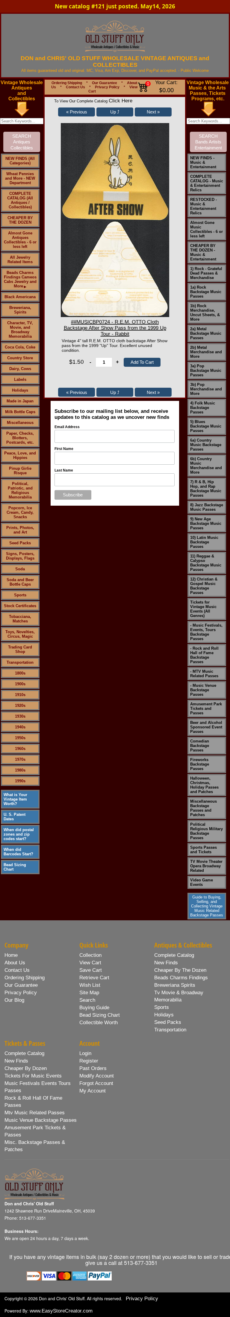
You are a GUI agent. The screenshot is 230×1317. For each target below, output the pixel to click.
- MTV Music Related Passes (204, 673)
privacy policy (20, 992)
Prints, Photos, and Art (20, 529)
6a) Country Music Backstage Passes (205, 444)
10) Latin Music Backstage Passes (204, 542)
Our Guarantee (104, 83)
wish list (89, 985)
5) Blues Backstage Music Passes (205, 426)
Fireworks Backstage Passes (199, 764)
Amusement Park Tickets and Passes (206, 708)
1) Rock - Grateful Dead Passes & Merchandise (206, 273)
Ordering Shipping (67, 83)
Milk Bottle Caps (20, 412)
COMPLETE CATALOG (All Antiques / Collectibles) (20, 200)
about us (14, 963)
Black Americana (20, 297)
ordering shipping (24, 977)
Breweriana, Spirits (20, 309)
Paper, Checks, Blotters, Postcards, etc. (20, 438)
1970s (20, 759)
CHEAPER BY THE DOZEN (20, 220)
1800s (20, 673)
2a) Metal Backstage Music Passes (205, 333)
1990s (20, 781)
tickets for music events (33, 1076)
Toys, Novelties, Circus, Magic (20, 634)
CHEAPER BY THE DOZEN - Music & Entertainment (203, 252)
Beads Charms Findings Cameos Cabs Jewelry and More (20, 279)
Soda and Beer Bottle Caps (20, 582)
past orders (93, 1068)
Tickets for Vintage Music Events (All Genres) (203, 609)
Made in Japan (20, 401)
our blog (14, 1000)
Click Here (120, 101)
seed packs (167, 1022)
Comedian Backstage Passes (199, 745)
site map (89, 992)
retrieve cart (94, 977)
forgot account (96, 1083)
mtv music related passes (34, 1113)
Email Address (67, 427)
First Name (64, 449)
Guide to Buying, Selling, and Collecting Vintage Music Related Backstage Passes (206, 906)
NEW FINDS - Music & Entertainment (203, 162)
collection (90, 955)
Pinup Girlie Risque (20, 470)
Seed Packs (20, 543)
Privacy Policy (107, 87)
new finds (166, 963)
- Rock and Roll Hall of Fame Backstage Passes (204, 655)
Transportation (20, 662)
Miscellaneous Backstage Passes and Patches (203, 808)
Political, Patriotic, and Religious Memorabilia (20, 490)
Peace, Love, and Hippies (20, 455)
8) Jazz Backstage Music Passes (206, 507)
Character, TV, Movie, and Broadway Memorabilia (20, 330)
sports (161, 1007)
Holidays (20, 390)
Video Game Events (201, 882)
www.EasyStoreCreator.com (61, 1311)
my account (92, 1091)
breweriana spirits (174, 985)
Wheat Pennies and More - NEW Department (20, 178)
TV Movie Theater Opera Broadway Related (206, 866)
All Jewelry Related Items (20, 259)
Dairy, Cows (20, 368)
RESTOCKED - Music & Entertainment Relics (203, 206)
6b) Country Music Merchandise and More (206, 466)
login (85, 1053)
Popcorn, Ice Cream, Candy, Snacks (20, 512)
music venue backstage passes (40, 1120)
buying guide (94, 1007)
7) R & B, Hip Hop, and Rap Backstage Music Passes (205, 489)
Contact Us (75, 87)
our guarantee (21, 985)
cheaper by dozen (25, 1068)
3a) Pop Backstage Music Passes (205, 370)
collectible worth (98, 1022)
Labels (20, 379)
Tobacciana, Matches (20, 618)
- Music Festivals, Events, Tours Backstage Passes (206, 632)
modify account (96, 1076)
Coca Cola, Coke (20, 347)
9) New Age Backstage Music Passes (205, 523)
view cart (90, 963)
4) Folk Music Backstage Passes (202, 407)
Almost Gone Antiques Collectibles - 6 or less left (20, 240)
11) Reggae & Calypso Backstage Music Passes (205, 563)
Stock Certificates (20, 606)
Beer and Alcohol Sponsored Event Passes (206, 727)
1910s (20, 694)
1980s (20, 770)
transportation (170, 1030)
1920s (20, 705)
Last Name (64, 470)
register (88, 1061)
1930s (20, 716)
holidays (164, 1015)
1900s (20, 684)
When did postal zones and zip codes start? (19, 834)
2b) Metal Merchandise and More (206, 352)
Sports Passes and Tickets (203, 849)
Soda (20, 569)
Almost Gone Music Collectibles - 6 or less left (206, 229)
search (87, 1000)
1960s (20, 748)
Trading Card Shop (20, 649)
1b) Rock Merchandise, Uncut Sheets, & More (205, 313)
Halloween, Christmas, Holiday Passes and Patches (204, 785)
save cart (90, 970)
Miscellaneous (20, 422)
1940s (20, 727)
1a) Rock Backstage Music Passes (205, 291)
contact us (17, 970)
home (11, 955)
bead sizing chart (99, 1015)
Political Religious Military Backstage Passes (206, 831)
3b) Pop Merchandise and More (206, 389)
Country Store (20, 358)
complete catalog (174, 955)
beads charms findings (181, 977)
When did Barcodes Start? (18, 851)
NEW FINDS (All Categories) (20, 160)
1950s (20, 738)
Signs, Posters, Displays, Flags (20, 555)
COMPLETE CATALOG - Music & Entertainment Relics (206, 183)
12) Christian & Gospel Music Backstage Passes (203, 586)
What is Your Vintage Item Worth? (15, 799)
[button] (76, 111)
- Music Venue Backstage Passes (203, 690)
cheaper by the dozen (180, 970)
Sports (20, 595)
